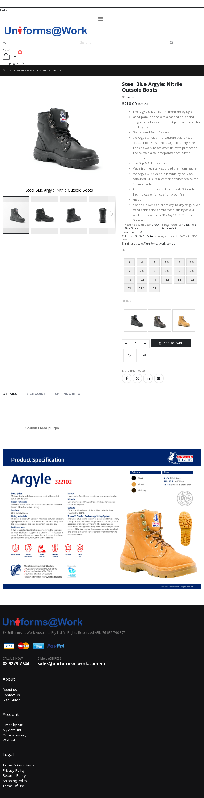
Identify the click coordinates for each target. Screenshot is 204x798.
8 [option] (154, 271)
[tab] (10, 393)
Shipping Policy (15, 780)
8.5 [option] (167, 271)
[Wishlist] (8, 49)
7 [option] (129, 271)
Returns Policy (14, 775)
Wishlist (9, 740)
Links (3, 10)
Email (159, 378)
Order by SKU (14, 724)
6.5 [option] (192, 262)
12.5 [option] (191, 279)
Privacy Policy (14, 770)
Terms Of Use (14, 785)
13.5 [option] (141, 288)
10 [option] (129, 279)
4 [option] (142, 262)
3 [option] (129, 262)
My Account (12, 729)
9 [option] (179, 271)
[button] (45, 215)
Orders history (14, 735)
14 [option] (154, 288)
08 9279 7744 (144, 236)
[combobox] (124, 42)
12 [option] (179, 279)
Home (4, 70)
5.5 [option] (167, 262)
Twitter (137, 378)
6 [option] (179, 262)
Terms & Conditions (18, 765)
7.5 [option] (142, 271)
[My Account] (4, 49)
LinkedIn (148, 378)
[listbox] (161, 276)
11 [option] (154, 279)
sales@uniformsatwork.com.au (156, 243)
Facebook (126, 378)
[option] (135, 320)
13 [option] (129, 288)
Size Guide (11, 699)
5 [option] (154, 262)
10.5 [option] (141, 279)
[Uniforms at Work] (102, 31)
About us (10, 689)
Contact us (11, 694)
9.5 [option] (192, 271)
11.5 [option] (166, 279)
